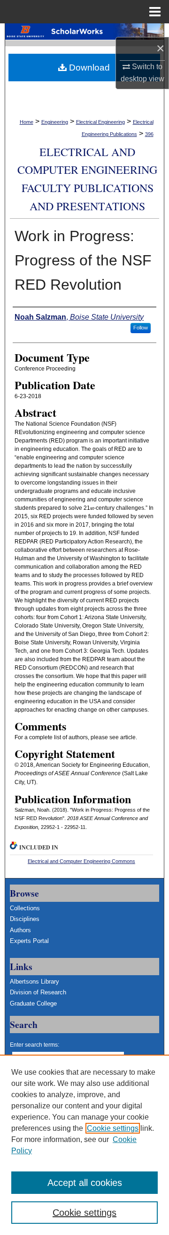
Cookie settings (112, 1128)
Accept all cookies (84, 1183)
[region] (84, 1145)
